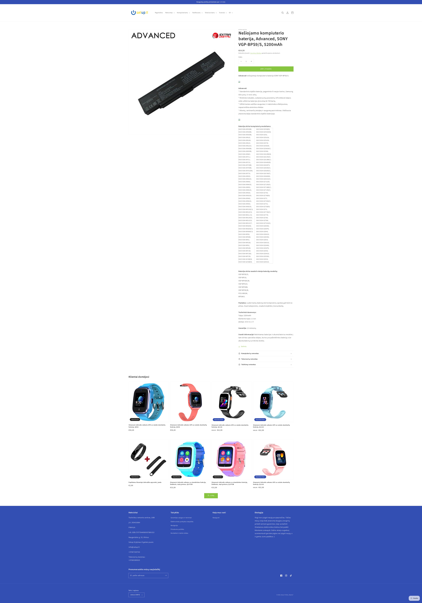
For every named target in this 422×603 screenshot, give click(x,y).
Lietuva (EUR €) (135, 595)
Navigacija (174, 525)
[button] (282, 12)
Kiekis (240, 57)
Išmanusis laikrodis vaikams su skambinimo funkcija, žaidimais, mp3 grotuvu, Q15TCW (188, 483)
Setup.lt (283, 595)
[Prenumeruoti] (165, 575)
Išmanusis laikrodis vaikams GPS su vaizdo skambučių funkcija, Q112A (230, 426)
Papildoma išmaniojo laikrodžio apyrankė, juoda (145, 482)
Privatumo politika (177, 529)
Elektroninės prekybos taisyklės (182, 522)
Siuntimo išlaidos (255, 53)
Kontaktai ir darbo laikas (179, 533)
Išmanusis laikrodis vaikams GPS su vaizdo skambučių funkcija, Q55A (147, 426)
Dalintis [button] (243, 346)
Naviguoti (216, 518)
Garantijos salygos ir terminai (181, 518)
